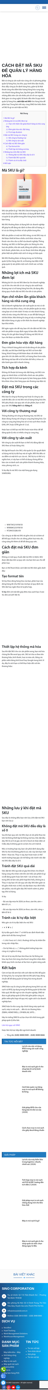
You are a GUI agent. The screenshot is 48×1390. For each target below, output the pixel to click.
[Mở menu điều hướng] (44, 8)
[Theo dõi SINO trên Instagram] (9, 1387)
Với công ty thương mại (16, 138)
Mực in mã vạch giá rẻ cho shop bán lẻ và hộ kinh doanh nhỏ (32, 1069)
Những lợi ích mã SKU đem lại (15, 121)
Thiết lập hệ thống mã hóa (17, 149)
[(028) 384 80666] (3, 1369)
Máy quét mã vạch (11, 1364)
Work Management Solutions (16, 1334)
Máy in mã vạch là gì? (31, 1221)
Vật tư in (7, 1370)
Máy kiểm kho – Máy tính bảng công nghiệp (12, 1355)
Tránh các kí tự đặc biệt (16, 161)
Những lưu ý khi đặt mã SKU (14, 152)
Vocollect (7, 1328)
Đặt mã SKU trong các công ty (15, 135)
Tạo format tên (13, 146)
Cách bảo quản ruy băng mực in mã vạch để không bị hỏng (32, 1089)
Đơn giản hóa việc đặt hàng (18, 130)
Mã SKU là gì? (9, 118)
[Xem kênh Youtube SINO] (13, 1387)
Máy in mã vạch (10, 1361)
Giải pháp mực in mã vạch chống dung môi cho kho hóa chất (32, 1203)
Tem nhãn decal (34, 1351)
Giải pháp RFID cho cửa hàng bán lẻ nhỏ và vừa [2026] (31, 1110)
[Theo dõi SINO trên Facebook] (4, 1387)
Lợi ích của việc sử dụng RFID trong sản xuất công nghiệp (32, 1048)
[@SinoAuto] (3, 1383)
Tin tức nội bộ (33, 1357)
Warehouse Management (14, 1337)
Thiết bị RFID (9, 1367)
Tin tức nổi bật (33, 1348)
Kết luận (7, 163)
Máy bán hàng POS (11, 1373)
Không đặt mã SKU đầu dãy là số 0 (20, 155)
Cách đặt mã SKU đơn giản (14, 144)
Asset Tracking (9, 1331)
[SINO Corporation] (16, 7)
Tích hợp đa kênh (14, 132)
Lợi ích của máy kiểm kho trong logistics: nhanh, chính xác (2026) (32, 1162)
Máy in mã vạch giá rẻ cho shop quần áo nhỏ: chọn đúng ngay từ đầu (32, 1243)
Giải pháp (32, 1354)
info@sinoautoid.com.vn (17, 1311)
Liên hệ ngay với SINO (11, 1025)
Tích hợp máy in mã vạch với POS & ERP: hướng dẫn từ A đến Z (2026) (33, 1182)
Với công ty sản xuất (15, 141)
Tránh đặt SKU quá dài (15, 158)
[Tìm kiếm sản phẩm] (37, 8)
